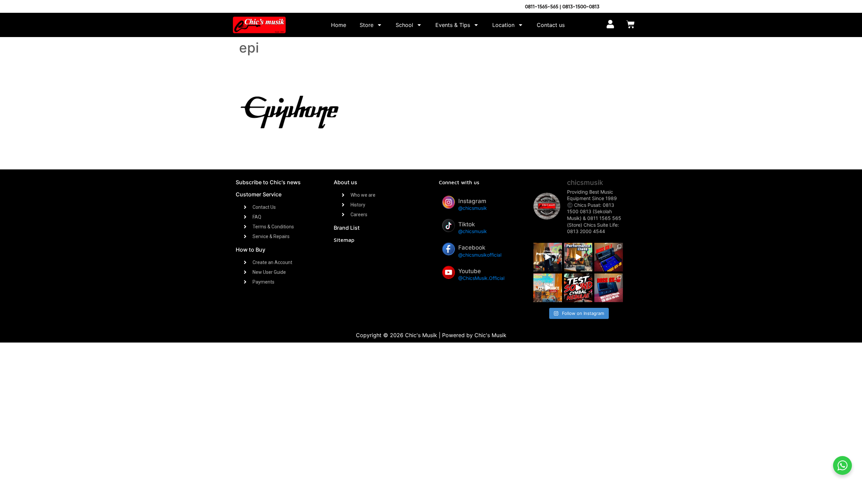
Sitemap (344, 240)
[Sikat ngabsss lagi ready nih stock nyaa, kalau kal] (608, 287)
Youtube (469, 271)
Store (366, 25)
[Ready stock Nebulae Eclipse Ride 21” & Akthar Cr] (578, 287)
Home (338, 25)
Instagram (472, 201)
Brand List (347, 227)
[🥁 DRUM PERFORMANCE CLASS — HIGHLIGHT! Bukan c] (547, 287)
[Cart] (630, 25)
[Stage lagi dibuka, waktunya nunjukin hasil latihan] (578, 257)
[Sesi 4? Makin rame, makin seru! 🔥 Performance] (547, 257)
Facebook (471, 247)
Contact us (551, 25)
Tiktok (466, 224)
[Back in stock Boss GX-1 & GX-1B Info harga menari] (608, 257)
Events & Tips (452, 25)
